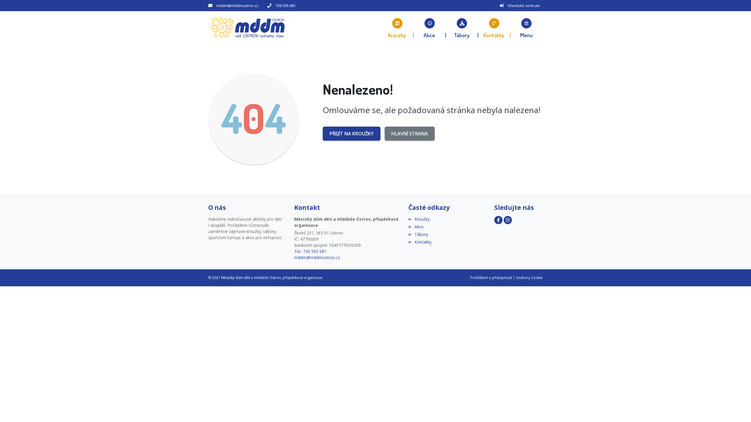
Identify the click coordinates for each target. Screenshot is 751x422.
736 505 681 (285, 5)
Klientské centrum (524, 5)
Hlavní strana (409, 133)
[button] (526, 27)
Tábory (421, 234)
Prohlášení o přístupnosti (491, 277)
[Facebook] (498, 220)
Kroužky (422, 219)
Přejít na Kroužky (351, 133)
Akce (419, 226)
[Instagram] (508, 220)
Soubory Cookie (529, 277)
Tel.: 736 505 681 (310, 251)
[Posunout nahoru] (13, 408)
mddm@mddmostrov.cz (237, 5)
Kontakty (423, 242)
